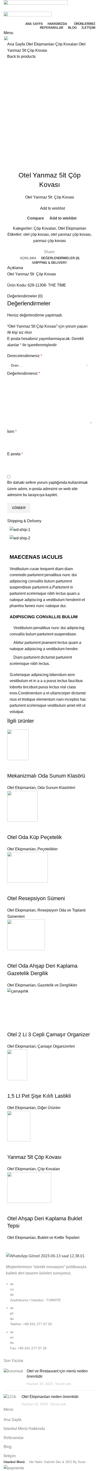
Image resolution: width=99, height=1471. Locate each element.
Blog (8, 1447)
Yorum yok (63, 1384)
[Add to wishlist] (39, 766)
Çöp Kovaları (67, 44)
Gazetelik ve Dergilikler (57, 985)
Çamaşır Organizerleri (56, 1046)
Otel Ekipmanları (40, 44)
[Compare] (13, 766)
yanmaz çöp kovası (49, 241)
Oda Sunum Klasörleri (56, 788)
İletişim (10, 1456)
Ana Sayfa (16, 44)
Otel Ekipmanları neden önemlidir (50, 1397)
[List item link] (49, 1318)
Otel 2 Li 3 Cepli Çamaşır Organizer (48, 1034)
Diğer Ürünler (49, 1108)
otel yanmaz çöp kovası (71, 234)
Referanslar (14, 1438)
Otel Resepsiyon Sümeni (36, 898)
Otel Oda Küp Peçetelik (34, 837)
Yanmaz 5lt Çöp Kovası (34, 1157)
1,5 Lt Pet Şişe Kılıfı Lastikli (39, 1096)
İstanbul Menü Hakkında (24, 1429)
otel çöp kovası (36, 234)
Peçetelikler (47, 849)
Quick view (26, 766)
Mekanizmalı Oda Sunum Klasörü (46, 776)
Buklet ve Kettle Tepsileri (58, 1238)
